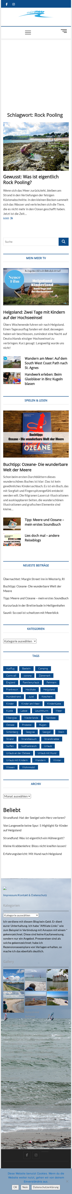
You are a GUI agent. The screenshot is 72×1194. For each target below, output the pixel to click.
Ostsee (10, 724)
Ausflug (10, 668)
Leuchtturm (41, 710)
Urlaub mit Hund (47, 753)
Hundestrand (13, 696)
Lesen (10, 218)
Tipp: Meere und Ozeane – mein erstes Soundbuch (44, 522)
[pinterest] (44, 1151)
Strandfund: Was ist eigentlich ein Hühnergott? (33, 838)
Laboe (24, 710)
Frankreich (12, 689)
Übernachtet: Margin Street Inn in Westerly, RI (34, 579)
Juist (31, 696)
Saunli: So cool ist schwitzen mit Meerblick (31, 612)
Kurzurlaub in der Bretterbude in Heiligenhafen (34, 605)
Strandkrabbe (51, 738)
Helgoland (49, 689)
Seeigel (46, 731)
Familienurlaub (31, 682)
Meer (59, 710)
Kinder (10, 703)
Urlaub (48, 746)
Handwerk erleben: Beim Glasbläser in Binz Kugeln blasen (44, 379)
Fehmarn (51, 682)
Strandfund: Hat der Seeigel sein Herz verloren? (34, 817)
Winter (57, 760)
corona (27, 675)
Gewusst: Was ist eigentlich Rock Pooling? (31, 179)
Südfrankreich (29, 746)
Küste (9, 710)
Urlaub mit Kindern (17, 760)
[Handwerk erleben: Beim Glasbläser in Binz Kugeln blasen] (12, 378)
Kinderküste (54, 703)
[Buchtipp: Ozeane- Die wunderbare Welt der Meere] (36, 434)
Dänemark (44, 675)
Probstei (27, 724)
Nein (25, 1187)
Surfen (10, 746)
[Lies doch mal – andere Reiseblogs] (12, 539)
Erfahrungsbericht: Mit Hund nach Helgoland (32, 854)
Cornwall (11, 675)
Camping (43, 668)
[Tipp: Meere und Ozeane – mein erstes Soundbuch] (12, 524)
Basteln (26, 668)
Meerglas (11, 717)
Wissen (10, 767)
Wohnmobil (28, 767)
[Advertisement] (36, 69)
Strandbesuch (29, 738)
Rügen (42, 724)
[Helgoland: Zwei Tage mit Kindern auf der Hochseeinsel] (36, 286)
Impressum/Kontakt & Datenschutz (25, 895)
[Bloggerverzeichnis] (4, 889)
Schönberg (12, 731)
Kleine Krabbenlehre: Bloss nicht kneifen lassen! (34, 846)
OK (15, 1187)
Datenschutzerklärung (46, 1187)
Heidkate (31, 689)
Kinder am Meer (30, 703)
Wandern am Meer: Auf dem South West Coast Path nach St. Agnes (46, 363)
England (10, 682)
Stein (61, 731)
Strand (10, 738)
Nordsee (51, 717)
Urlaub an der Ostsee (18, 753)
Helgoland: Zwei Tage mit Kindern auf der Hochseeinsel (34, 314)
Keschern (47, 696)
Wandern (40, 760)
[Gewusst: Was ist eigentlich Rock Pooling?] (36, 146)
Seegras (30, 731)
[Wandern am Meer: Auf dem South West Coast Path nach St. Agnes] (12, 362)
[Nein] (67, 1181)
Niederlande (31, 717)
